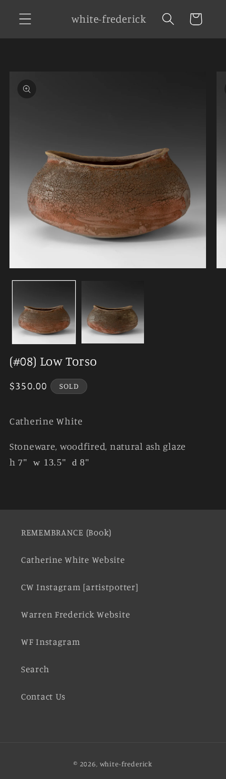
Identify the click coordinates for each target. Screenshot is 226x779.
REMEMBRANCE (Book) (66, 532)
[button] (25, 19)
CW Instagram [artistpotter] (79, 587)
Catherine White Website (73, 559)
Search (35, 669)
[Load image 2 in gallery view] (112, 312)
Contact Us (43, 696)
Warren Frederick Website (75, 614)
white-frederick (126, 764)
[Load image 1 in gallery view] (44, 312)
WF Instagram (50, 641)
